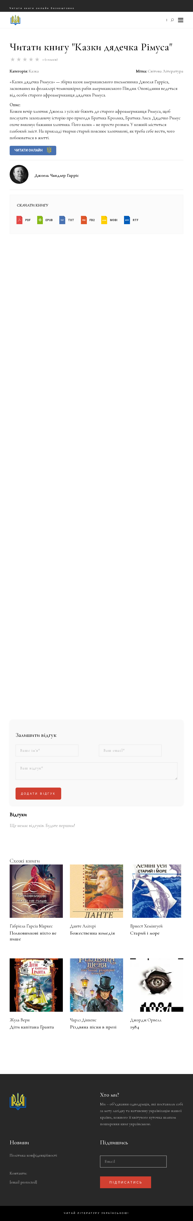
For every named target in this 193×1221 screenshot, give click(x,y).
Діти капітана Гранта (32, 1027)
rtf (135, 220)
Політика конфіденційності (33, 1155)
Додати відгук (38, 794)
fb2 (92, 220)
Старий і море (145, 933)
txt (70, 220)
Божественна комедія (92, 933)
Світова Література (165, 71)
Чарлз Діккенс (83, 1020)
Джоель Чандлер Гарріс (57, 175)
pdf (27, 220)
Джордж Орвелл (145, 1020)
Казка (34, 71)
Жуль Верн (20, 1020)
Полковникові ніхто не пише (33, 936)
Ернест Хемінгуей (146, 926)
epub (49, 220)
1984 (134, 1027)
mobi (113, 220)
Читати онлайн (28, 150)
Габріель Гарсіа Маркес (31, 926)
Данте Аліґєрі (83, 926)
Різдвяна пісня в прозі (93, 1027)
